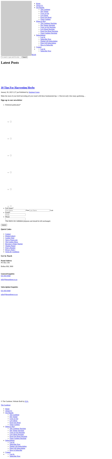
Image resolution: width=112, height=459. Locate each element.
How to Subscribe (46, 45)
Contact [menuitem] (8, 452)
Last (51, 210)
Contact (38, 47)
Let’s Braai (44, 15)
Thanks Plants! (10, 246)
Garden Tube (9, 238)
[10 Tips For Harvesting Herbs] (17, 83)
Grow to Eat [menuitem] (14, 419)
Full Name (9, 208)
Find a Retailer (10, 248)
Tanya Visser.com (11, 240)
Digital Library (10, 236)
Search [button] (24, 57)
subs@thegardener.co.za (9, 294)
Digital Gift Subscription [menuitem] (18, 446)
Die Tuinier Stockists (47, 25)
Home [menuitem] (7, 409)
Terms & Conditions (12, 252)
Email (7, 212)
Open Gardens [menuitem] (15, 425)
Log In (42, 37)
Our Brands (40, 7)
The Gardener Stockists (48, 23)
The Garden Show (11, 242)
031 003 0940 (5, 276)
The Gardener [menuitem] (14, 415)
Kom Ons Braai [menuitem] (15, 423)
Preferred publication (13, 105)
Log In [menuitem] (12, 442)
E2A (26, 401)
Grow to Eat (44, 13)
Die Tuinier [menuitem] (14, 417)
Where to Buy (41, 21)
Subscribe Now (45, 39)
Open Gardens (45, 19)
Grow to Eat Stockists (48, 27)
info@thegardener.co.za (9, 279)
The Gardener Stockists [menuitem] (18, 428)
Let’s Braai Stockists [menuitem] (17, 434)
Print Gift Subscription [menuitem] (17, 448)
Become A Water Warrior (14, 244)
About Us (39, 5)
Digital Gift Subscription (48, 41)
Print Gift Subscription (48, 43)
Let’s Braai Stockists (47, 29)
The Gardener (45, 9)
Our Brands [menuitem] (9, 413)
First (27, 210)
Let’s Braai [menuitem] (13, 421)
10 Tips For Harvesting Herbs (18, 87)
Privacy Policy (10, 250)
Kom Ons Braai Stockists (49, 31)
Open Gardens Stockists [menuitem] (18, 438)
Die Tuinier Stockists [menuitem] (17, 430)
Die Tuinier (44, 11)
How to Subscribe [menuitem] (16, 450)
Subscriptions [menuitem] (10, 440)
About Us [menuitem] (8, 411)
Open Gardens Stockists (48, 33)
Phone (7, 217)
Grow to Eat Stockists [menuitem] (17, 432)
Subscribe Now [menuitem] (15, 444)
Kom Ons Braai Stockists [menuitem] (18, 436)
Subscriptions (40, 35)
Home (38, 3)
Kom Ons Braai (45, 17)
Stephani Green (34, 92)
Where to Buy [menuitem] (10, 427)
